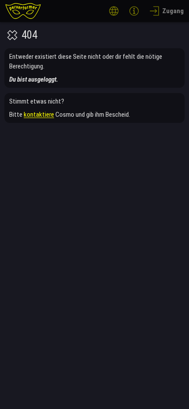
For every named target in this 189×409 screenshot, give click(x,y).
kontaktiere (39, 114)
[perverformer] (23, 11)
